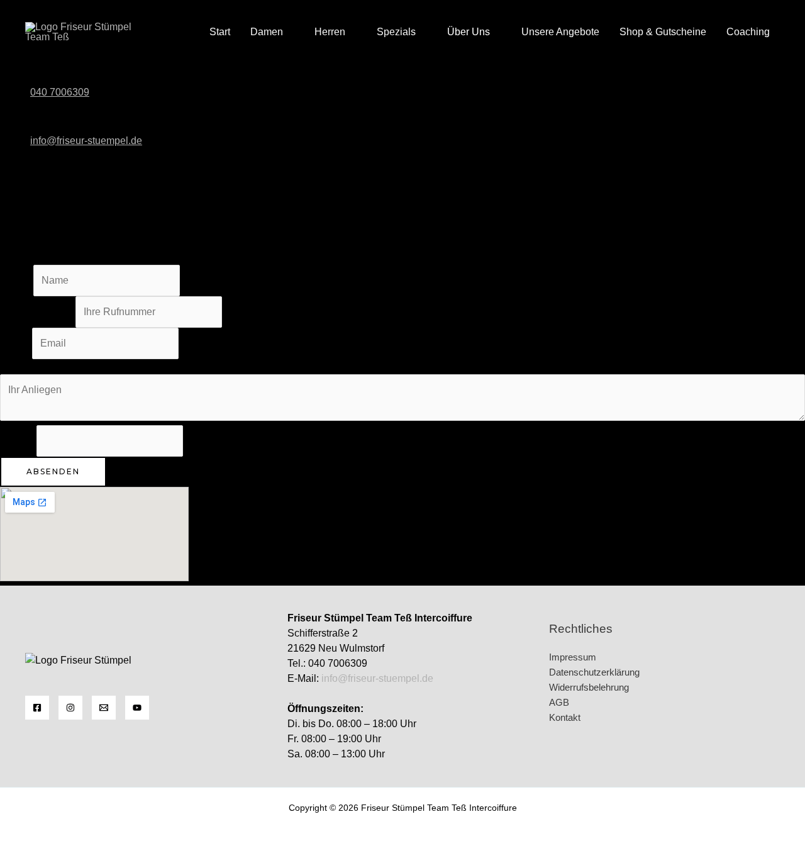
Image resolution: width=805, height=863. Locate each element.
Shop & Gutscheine (662, 31)
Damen (266, 31)
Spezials (396, 31)
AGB (559, 702)
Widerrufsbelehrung (589, 687)
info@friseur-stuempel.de (377, 678)
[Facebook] (37, 708)
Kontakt (564, 717)
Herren (329, 31)
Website (18, 440)
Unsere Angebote (560, 31)
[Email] (104, 708)
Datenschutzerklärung (594, 672)
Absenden (53, 471)
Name (16, 280)
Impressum (572, 657)
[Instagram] (70, 708)
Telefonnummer (37, 311)
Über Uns (468, 31)
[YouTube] (137, 708)
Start (219, 31)
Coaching (748, 31)
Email (16, 343)
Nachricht (21, 366)
